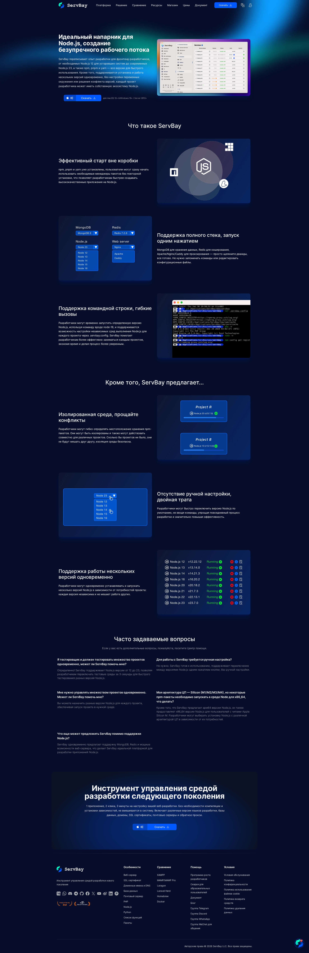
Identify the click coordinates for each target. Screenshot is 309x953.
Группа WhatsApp (200, 919)
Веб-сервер (130, 875)
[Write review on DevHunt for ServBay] (82, 903)
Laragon (161, 885)
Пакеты (128, 922)
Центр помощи (196, 648)
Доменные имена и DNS (137, 885)
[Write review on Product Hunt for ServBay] (64, 903)
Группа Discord (199, 913)
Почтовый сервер (133, 896)
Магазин (172, 5)
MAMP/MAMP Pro (166, 880)
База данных (131, 890)
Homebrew (163, 896)
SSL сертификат (132, 880)
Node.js (128, 906)
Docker (161, 901)
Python (127, 912)
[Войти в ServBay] (250, 5)
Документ (201, 5)
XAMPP (161, 875)
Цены (186, 5)
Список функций (133, 917)
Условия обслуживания (237, 875)
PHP (126, 901)
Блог (193, 903)
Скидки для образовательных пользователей (200, 888)
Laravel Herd (164, 890)
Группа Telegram (200, 908)
